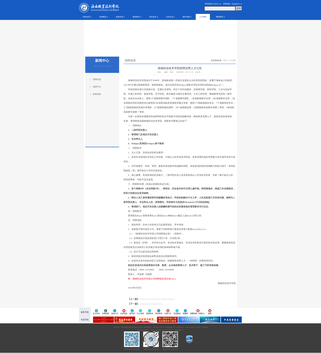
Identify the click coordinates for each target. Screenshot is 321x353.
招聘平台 (97, 87)
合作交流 (169, 17)
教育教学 (136, 17)
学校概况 (102, 17)
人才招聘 (202, 17)
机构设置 (119, 17)
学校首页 (86, 17)
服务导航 (186, 17)
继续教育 (219, 17)
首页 (225, 60)
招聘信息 (97, 79)
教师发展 (97, 94)
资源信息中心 (179, 330)
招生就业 (152, 17)
